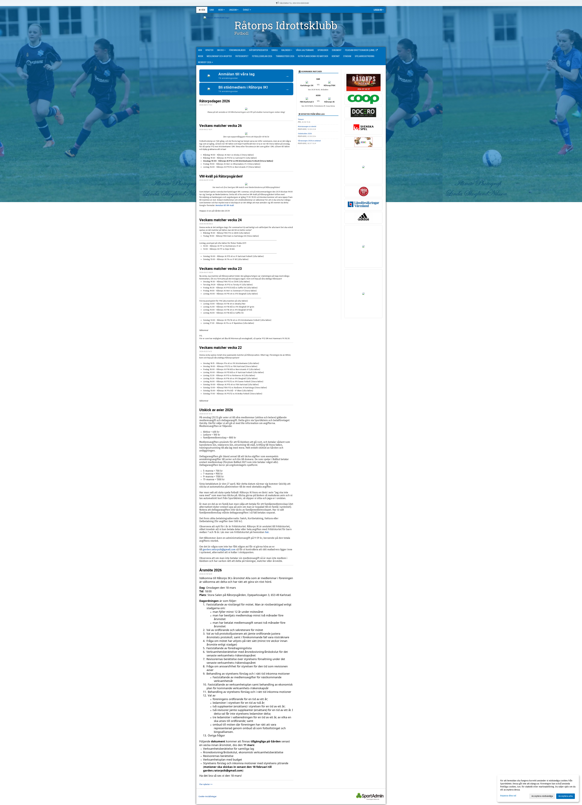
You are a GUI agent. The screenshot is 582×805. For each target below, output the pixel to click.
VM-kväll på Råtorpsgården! (220, 176)
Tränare (301, 119)
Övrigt (246, 10)
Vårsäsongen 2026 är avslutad (309, 141)
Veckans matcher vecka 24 (220, 220)
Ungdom (233, 10)
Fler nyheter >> (205, 784)
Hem (202, 10)
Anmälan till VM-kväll (225, 205)
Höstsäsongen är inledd (307, 126)
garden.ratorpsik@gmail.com (219, 549)
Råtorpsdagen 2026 (214, 101)
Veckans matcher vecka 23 (220, 269)
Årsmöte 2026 (210, 570)
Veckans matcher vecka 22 (220, 348)
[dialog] (538, 788)
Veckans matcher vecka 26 (220, 126)
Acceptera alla (566, 796)
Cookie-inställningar (208, 796)
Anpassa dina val (508, 795)
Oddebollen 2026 (305, 134)
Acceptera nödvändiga (542, 796)
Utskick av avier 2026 (216, 410)
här (267, 532)
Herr (220, 10)
